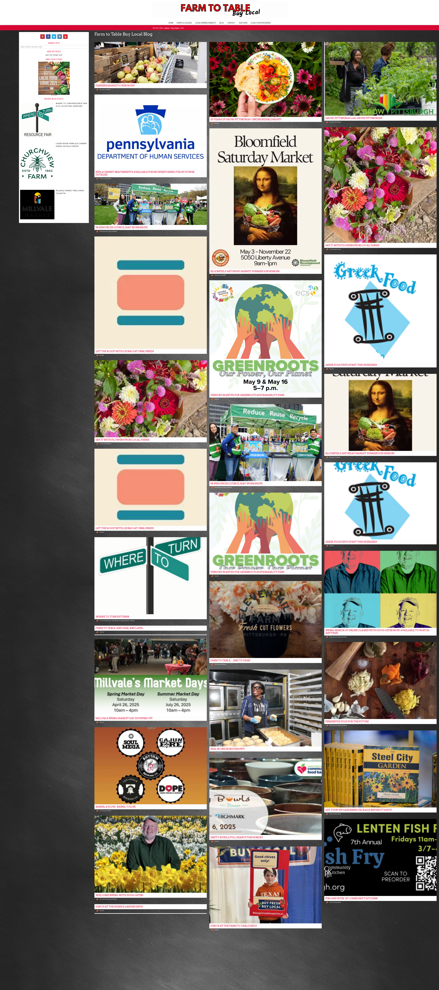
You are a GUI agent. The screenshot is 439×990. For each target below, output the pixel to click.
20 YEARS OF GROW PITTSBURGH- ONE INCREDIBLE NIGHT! (245, 119)
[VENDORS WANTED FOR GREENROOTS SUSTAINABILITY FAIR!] (265, 336)
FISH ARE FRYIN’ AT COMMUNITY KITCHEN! (351, 898)
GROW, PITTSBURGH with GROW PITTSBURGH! (353, 118)
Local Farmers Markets (205, 23)
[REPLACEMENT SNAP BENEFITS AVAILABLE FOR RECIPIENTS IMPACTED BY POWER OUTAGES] (150, 132)
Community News (335, 122)
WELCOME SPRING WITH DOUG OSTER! (119, 895)
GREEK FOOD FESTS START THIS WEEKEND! (351, 365)
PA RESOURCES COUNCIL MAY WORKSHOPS (121, 227)
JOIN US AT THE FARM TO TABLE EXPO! (233, 926)
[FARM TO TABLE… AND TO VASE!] (265, 619)
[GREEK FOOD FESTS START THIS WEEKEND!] (380, 308)
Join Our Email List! (54, 55)
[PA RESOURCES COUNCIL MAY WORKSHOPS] (150, 204)
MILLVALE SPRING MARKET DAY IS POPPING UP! (124, 718)
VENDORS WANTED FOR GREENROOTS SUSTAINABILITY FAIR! (247, 395)
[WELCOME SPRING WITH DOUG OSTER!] (150, 854)
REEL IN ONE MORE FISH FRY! (227, 749)
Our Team (243, 23)
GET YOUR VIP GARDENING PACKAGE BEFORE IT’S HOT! (358, 810)
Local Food (218, 753)
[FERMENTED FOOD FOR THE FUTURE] (380, 680)
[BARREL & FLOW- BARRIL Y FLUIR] (150, 765)
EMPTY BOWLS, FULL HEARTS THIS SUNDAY (236, 837)
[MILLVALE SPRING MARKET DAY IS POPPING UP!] (150, 677)
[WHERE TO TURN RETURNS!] (150, 575)
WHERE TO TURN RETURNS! (112, 616)
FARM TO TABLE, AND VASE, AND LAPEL (119, 628)
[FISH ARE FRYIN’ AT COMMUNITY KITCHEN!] (380, 857)
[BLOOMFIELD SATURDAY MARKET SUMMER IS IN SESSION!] (265, 198)
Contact (231, 23)
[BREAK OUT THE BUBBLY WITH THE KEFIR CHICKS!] (380, 945)
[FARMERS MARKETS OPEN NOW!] (150, 62)
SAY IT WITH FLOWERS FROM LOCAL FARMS (352, 245)
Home (170, 23)
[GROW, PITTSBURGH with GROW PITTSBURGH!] (380, 79)
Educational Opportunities (108, 231)
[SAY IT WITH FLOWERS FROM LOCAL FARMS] (380, 185)
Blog (222, 23)
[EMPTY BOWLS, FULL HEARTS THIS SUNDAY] (265, 796)
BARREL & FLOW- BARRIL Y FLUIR (116, 806)
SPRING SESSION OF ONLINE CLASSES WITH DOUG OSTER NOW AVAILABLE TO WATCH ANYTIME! (377, 631)
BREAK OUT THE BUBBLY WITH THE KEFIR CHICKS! (356, 986)
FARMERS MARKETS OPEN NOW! (115, 85)
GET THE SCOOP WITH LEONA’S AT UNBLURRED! (125, 351)
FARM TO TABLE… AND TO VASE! (230, 660)
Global (102, 632)
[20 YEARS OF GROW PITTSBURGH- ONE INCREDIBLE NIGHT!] (265, 79)
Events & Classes (184, 23)
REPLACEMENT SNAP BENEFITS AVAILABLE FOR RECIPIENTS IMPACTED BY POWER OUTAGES (145, 173)
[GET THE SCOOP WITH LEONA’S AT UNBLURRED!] (150, 292)
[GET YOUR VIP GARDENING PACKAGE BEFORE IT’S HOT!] (380, 768)
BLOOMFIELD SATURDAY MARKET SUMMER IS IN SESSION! (245, 271)
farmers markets (105, 89)
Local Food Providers (261, 23)
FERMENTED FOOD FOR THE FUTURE (347, 721)
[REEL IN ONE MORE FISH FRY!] (265, 708)
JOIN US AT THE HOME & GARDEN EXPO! (119, 906)
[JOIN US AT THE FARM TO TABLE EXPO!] (265, 884)
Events (216, 123)
